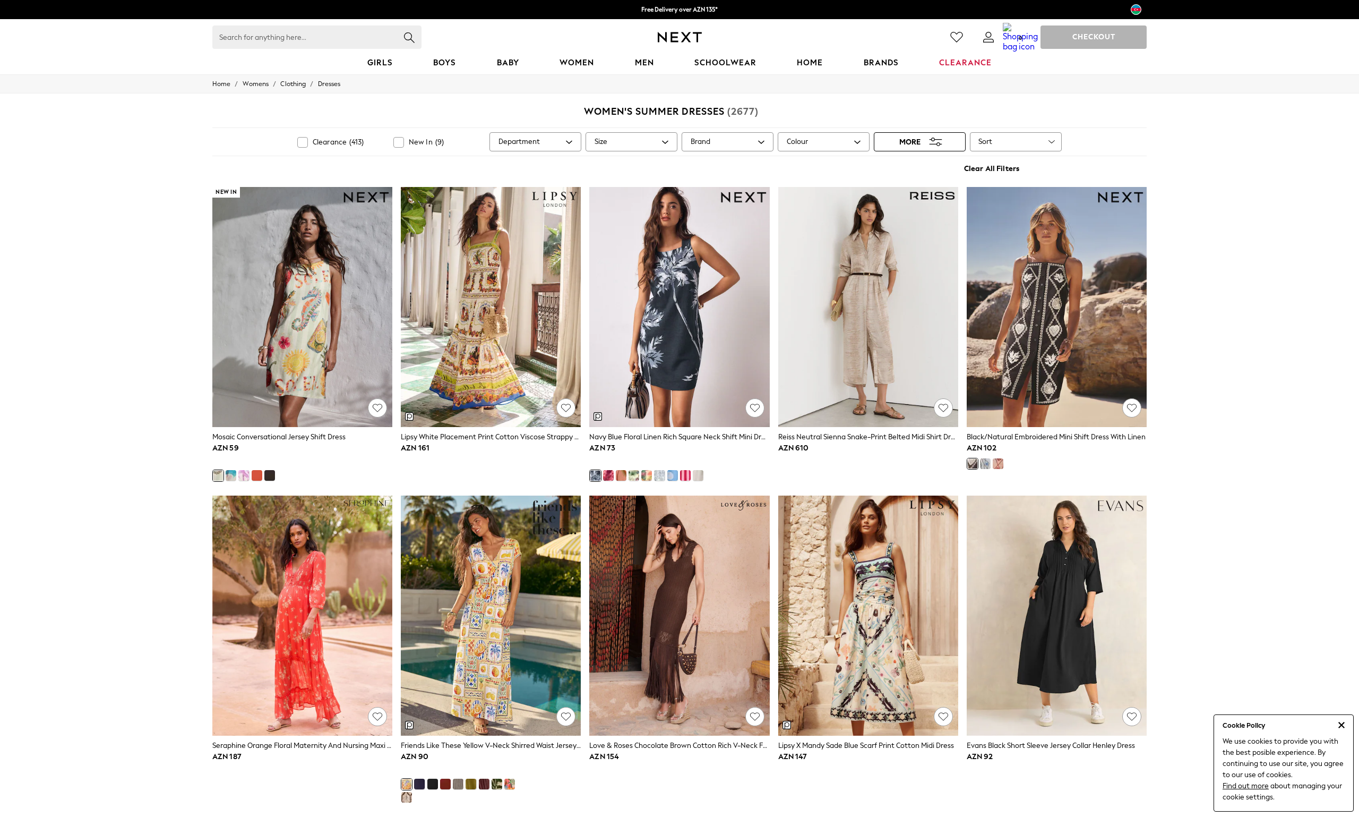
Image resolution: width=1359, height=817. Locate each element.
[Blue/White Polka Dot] (672, 475)
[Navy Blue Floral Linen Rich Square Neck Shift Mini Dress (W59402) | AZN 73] (679, 307)
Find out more (1246, 785)
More (910, 142)
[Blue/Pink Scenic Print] (231, 475)
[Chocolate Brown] (269, 475)
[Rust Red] (445, 784)
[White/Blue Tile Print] (659, 475)
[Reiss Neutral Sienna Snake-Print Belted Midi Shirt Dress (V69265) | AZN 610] (868, 307)
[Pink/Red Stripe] (685, 475)
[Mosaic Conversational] (218, 475)
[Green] (497, 784)
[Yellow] (406, 784)
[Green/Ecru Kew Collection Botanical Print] (634, 475)
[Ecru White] (698, 475)
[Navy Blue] (419, 784)
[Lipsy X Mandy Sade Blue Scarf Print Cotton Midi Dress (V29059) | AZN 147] (868, 616)
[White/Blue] (985, 463)
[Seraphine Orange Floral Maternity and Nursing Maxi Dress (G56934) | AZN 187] (302, 616)
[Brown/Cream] (406, 797)
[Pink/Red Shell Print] (608, 475)
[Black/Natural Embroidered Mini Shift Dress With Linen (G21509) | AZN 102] (1057, 307)
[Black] (432, 784)
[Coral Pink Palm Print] (621, 475)
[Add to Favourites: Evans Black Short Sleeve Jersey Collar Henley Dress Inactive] (1132, 717)
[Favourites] (956, 37)
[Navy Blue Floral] (595, 475)
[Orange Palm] (509, 784)
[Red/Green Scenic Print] (646, 475)
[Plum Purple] (484, 784)
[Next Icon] (680, 37)
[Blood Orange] (257, 475)
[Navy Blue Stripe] (458, 784)
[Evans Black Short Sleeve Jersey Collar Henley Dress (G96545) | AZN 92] (1057, 616)
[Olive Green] (471, 784)
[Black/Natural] (972, 463)
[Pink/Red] (998, 463)
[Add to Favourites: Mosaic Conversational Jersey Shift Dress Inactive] (377, 408)
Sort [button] (985, 141)
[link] (988, 37)
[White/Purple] (243, 475)
